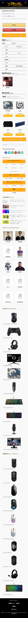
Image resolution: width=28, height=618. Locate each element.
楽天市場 (14, 29)
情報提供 (14, 606)
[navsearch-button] (3, 2)
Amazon (14, 24)
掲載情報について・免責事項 (14, 603)
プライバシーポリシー (14, 600)
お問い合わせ (14, 609)
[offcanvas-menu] (25, 3)
